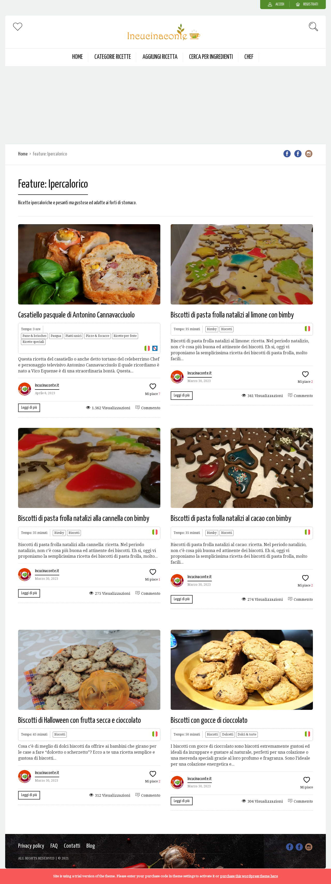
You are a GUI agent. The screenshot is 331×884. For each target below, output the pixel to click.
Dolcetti (227, 734)
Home (77, 57)
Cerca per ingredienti (211, 57)
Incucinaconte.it (47, 385)
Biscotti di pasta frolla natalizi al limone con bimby (232, 315)
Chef (248, 57)
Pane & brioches (34, 336)
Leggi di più (29, 407)
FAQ (54, 846)
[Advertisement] (165, 105)
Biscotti (226, 329)
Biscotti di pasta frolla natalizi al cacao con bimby (231, 518)
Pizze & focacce (97, 336)
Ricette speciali (33, 342)
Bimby (212, 329)
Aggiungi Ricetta (159, 57)
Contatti (72, 846)
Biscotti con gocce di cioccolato (209, 720)
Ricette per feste (125, 336)
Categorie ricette (112, 57)
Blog (90, 846)
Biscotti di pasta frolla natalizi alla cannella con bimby (83, 518)
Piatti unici (73, 336)
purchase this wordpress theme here (249, 876)
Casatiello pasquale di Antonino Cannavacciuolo (76, 315)
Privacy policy (31, 846)
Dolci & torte (247, 734)
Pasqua (56, 336)
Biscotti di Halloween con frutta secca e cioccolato (79, 720)
